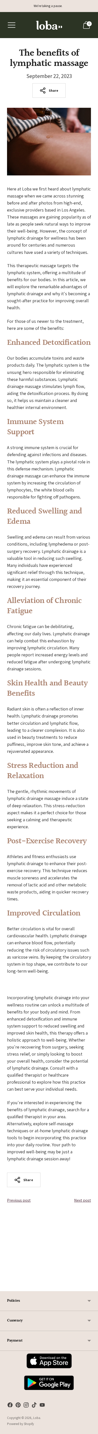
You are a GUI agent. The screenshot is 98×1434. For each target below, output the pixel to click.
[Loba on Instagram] (26, 1406)
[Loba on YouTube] (42, 1406)
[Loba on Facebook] (10, 1406)
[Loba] (49, 25)
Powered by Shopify (20, 1424)
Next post (82, 1200)
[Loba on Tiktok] (34, 1406)
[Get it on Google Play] (49, 1391)
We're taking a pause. (48, 6)
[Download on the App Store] (49, 1369)
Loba (36, 1418)
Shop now (49, 1264)
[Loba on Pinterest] (18, 1406)
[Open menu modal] (12, 25)
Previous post (19, 1200)
